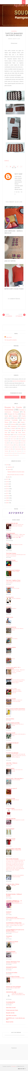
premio (11, 455)
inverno (15, 453)
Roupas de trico (13, 414)
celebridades (18, 449)
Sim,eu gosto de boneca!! (12, 932)
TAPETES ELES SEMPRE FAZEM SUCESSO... (18, 876)
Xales (19, 428)
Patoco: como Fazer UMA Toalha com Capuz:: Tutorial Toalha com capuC (15, 924)
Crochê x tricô (10, 597)
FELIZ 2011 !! (9, 968)
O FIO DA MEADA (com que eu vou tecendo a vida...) (15, 930)
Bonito (13, 658)
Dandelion (14, 608)
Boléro (13, 943)
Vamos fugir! (9, 764)
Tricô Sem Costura (11, 553)
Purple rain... (14, 953)
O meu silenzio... (10, 1003)
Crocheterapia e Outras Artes (13, 922)
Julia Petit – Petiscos (11, 763)
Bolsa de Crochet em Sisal (18, 977)
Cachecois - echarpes (12, 412)
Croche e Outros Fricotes (12, 976)
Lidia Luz (8, 657)
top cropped (16, 443)
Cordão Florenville (16, 430)
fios (10, 443)
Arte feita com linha (11, 1015)
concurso (13, 424)
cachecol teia (16, 434)
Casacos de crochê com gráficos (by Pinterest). (17, 525)
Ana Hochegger (10, 828)
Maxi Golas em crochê (17, 544)
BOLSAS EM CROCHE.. (17, 809)
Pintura (12, 432)
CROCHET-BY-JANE (11, 992)
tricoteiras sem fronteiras (13, 570)
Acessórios (9, 410)
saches (15, 455)
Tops (6, 443)
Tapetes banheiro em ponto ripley (15, 471)
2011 (7, 493)
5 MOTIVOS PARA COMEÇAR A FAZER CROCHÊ (16, 691)
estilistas (7, 436)
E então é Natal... (16, 571)
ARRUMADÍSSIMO (10, 951)
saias (15, 418)
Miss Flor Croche (10, 838)
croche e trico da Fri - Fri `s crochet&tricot (13, 668)
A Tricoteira (9, 637)
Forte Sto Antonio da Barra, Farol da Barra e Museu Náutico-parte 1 (18, 681)
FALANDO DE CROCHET (12, 753)
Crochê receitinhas (16, 598)
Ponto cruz (23, 443)
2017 (7, 479)
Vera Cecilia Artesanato (12, 859)
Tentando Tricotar (11, 560)
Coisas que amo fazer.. (12, 1010)
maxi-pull (24, 453)
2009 (7, 498)
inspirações (13, 436)
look (20, 453)
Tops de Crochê (15, 588)
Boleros (15, 422)
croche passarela (14, 440)
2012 (7, 491)
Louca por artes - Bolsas (12, 884)
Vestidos (21, 410)
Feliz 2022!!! (15, 561)
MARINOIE (8, 607)
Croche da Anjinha (11, 647)
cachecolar (19, 451)
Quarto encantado (16, 779)
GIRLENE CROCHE (10, 818)
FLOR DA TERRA (10, 808)
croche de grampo (9, 445)
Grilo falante (14, 638)
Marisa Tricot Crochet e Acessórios (15, 708)
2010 (7, 495)
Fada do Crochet (10, 798)
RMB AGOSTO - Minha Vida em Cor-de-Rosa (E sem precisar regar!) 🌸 (18, 536)
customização (24, 426)
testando (8, 913)
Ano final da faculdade (11, 963)
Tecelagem (23, 440)
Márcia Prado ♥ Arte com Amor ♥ (14, 778)
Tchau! (7, 937)
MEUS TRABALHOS (16, 850)
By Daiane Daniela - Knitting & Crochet (14, 895)
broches (12, 451)
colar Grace (21, 432)
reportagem (8, 434)
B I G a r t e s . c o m (11, 688)
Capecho (21, 436)
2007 (7, 502)
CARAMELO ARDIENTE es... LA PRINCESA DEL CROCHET (14, 901)
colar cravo (13, 438)
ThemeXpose (13, 1066)
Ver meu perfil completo (11, 340)
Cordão (6, 424)
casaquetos (14, 426)
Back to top (21, 1068)
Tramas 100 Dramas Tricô (13, 961)
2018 (7, 464)
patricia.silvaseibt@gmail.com (20, 381)
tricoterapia (9, 678)
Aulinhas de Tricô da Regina (13, 986)
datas (24, 449)
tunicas (6, 451)
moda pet (17, 447)
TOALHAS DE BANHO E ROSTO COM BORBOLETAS (18, 994)
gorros (11, 453)
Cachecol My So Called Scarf (13, 988)
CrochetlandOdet (10, 1002)
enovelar (6, 453)
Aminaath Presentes (11, 967)
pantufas (6, 455)
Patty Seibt (18, 174)
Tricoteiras (9, 936)
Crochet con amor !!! (11, 788)
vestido (13, 840)
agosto (9, 469)
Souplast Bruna (15, 799)
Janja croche (9, 617)
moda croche (9, 447)
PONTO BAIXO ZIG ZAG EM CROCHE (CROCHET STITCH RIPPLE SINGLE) (19, 756)
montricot (8, 912)
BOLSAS (14, 885)
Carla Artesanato (10, 533)
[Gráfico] (7, 160)
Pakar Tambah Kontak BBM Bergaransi (15, 918)
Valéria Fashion (10, 768)
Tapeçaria (23, 447)
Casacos (15, 416)
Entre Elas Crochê (11, 1007)
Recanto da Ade (10, 1013)
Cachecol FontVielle (11, 420)
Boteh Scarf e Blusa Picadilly (15, 289)
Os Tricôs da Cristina (11, 972)
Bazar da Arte (9, 1022)
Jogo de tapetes (10, 261)
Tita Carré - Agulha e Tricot (13, 580)
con (25, 451)
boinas (20, 438)
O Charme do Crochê (11, 917)
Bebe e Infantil (11, 428)
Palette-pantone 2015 (17, 903)
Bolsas (23, 418)
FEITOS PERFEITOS (11, 627)
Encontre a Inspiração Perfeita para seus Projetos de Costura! (16, 555)
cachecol (14, 31)
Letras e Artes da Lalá (12, 523)
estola (22, 445)
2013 (7, 488)
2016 (7, 481)
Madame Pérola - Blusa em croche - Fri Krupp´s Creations (18, 671)
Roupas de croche (13, 407)
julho (8, 477)
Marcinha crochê (10, 733)
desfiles (24, 434)
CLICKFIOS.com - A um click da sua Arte (15, 1018)
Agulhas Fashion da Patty (12, 723)
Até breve (8, 896)
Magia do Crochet (11, 698)
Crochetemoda (10, 587)
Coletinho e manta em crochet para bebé (17, 700)
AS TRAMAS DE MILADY (12, 743)
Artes (7, 543)
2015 (7, 484)
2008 (7, 500)
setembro (9, 467)
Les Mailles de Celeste (12, 941)
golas (9, 418)
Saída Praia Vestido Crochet (18, 710)
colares (20, 424)
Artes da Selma (10, 719)
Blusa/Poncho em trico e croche (15, 474)
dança (17, 445)
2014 (7, 486)
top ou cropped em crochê (18, 820)
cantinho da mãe (9, 449)
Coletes (23, 422)
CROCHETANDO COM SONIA (13, 849)
